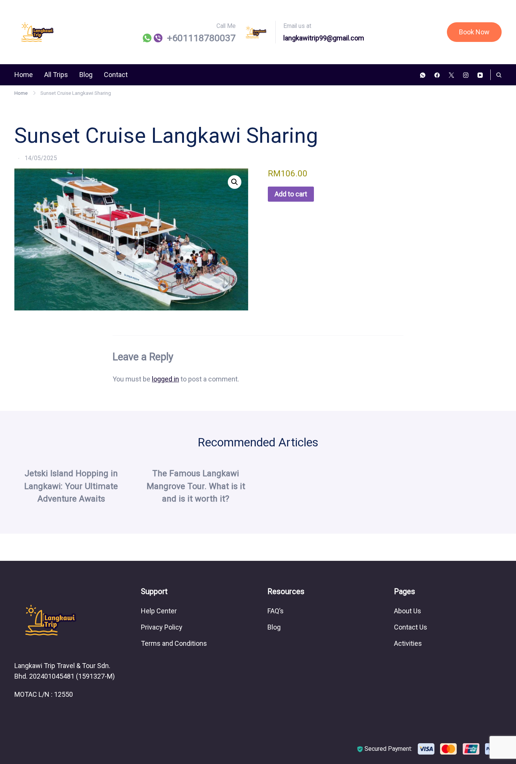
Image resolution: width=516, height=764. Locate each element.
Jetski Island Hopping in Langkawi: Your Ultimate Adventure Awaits (71, 486)
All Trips (56, 75)
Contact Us (410, 627)
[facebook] (437, 75)
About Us (407, 611)
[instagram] (465, 75)
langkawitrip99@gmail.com (323, 38)
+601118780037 (201, 38)
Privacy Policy (161, 627)
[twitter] (451, 75)
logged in (165, 379)
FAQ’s (275, 611)
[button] (234, 182)
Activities (408, 643)
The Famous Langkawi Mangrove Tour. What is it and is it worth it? (196, 486)
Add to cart (291, 194)
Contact (116, 75)
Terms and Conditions (174, 643)
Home (23, 75)
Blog (86, 75)
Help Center (159, 611)
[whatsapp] (422, 75)
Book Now (474, 32)
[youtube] (480, 75)
